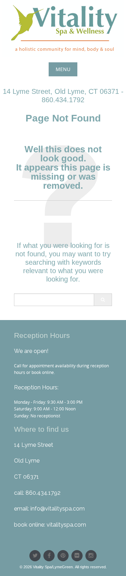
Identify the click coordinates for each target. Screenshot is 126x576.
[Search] (102, 299)
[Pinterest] (63, 555)
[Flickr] (77, 555)
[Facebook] (49, 555)
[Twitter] (35, 555)
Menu (63, 69)
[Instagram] (91, 555)
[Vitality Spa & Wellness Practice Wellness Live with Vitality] (63, 28)
